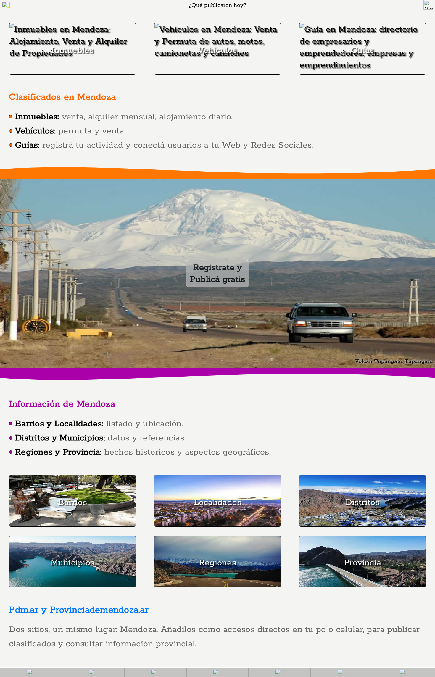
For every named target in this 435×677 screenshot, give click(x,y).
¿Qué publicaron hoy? (217, 5)
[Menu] (428, 5)
